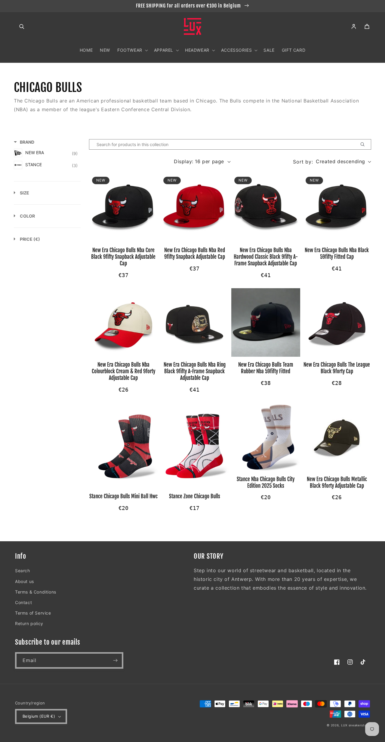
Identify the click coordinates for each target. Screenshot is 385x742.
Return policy (29, 623)
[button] (21, 26)
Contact (23, 602)
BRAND (27, 142)
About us (24, 581)
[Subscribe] (115, 660)
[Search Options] (365, 144)
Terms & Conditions (35, 591)
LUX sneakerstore (355, 725)
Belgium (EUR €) (39, 716)
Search (22, 570)
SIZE (24, 192)
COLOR (27, 215)
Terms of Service (33, 612)
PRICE (30, 239)
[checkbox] (46, 153)
